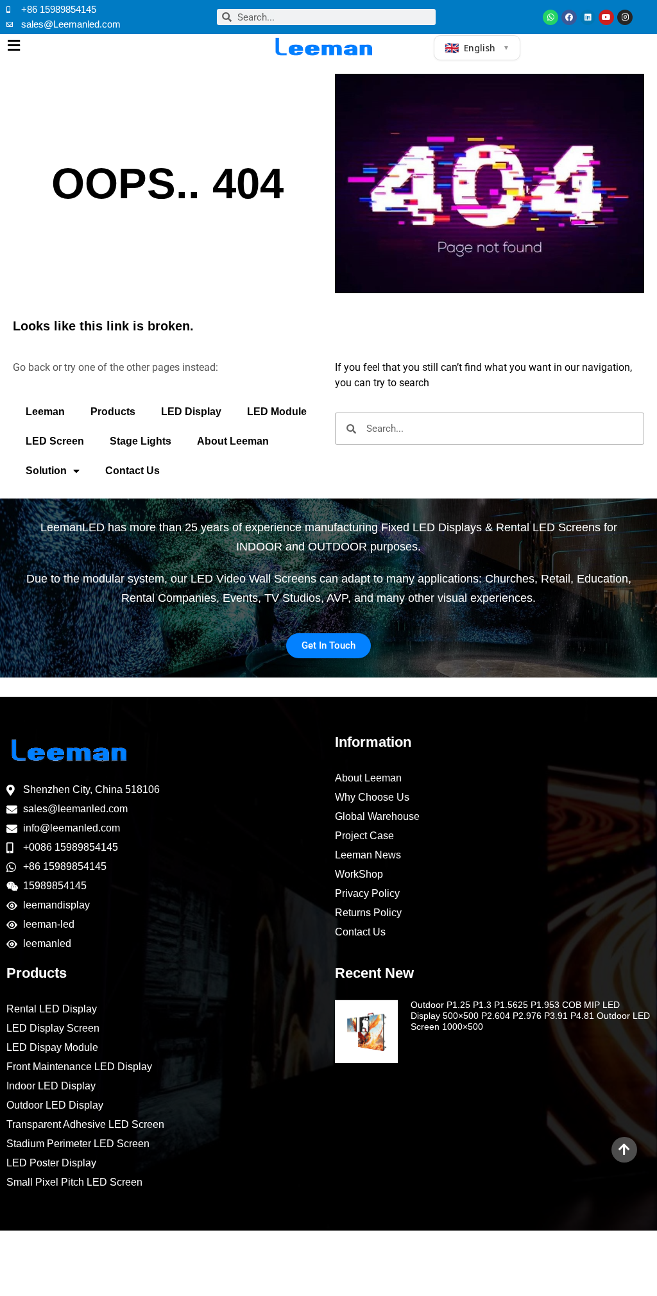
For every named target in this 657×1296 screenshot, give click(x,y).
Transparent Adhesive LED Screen (85, 1124)
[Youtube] (606, 17)
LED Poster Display (51, 1162)
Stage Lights (140, 441)
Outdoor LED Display (54, 1105)
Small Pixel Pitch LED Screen (74, 1182)
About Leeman (233, 441)
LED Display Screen (52, 1028)
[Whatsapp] (550, 17)
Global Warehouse (377, 816)
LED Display (191, 411)
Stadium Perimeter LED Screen (77, 1143)
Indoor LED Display (51, 1085)
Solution (46, 470)
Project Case (364, 835)
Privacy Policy (367, 893)
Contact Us (132, 470)
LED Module (277, 411)
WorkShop (359, 874)
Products (112, 411)
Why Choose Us (372, 797)
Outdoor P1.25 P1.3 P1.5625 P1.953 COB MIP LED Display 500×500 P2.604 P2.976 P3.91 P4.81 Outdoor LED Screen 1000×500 (530, 1016)
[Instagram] (625, 17)
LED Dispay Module (52, 1047)
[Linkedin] (587, 17)
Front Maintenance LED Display (79, 1066)
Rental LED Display (51, 1008)
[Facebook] (569, 17)
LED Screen (55, 441)
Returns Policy (368, 912)
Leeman (45, 411)
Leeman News (368, 854)
